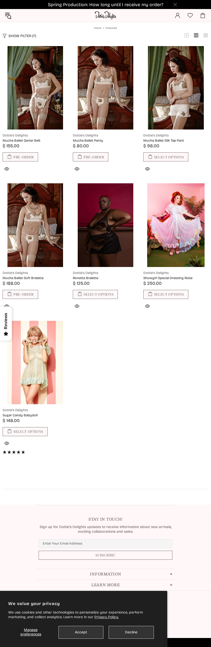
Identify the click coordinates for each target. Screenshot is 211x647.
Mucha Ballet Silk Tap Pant (163, 141)
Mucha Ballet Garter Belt (21, 141)
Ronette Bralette (85, 278)
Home (97, 28)
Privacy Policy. (106, 617)
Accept (81, 632)
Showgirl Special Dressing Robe (167, 278)
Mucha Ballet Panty (88, 141)
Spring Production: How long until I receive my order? (105, 4)
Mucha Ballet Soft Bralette (23, 278)
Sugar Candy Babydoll (20, 415)
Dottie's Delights (105, 15)
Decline (131, 632)
